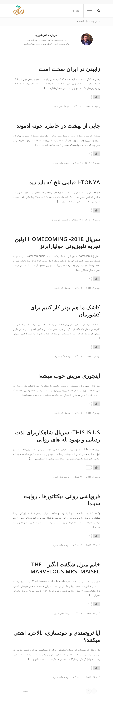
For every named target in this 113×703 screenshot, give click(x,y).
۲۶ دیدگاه (77, 476)
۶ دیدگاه (78, 413)
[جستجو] (97, 11)
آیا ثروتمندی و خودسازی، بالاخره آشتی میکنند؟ (57, 636)
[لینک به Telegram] (73, 11)
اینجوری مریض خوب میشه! (69, 375)
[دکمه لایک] (96, 97)
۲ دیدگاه (77, 106)
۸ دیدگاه (78, 613)
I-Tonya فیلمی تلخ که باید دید (64, 182)
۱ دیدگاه (78, 356)
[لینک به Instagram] (77, 11)
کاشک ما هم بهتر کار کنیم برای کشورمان (65, 311)
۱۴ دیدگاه (77, 545)
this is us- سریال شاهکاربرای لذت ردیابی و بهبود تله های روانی (57, 436)
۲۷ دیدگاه (76, 219)
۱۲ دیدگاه (77, 677)
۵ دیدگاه (78, 287)
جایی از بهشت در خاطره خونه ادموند (58, 125)
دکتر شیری (58, 106)
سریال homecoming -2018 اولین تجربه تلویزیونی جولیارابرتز (57, 242)
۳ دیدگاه (77, 162)
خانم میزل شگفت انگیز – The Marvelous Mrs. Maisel (65, 568)
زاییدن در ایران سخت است (69, 69)
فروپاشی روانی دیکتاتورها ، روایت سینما (62, 499)
